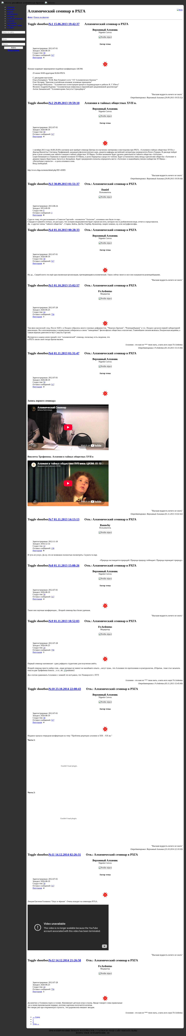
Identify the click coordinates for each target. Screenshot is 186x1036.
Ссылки (10, 21)
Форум (10, 12)
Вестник (10, 9)
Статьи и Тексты (15, 18)
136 (52, 548)
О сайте (10, 28)
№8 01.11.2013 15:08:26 (64, 565)
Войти (13, 48)
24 (44, 312)
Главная (10, 7)
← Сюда (36, 1017)
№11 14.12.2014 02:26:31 (65, 854)
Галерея (10, 16)
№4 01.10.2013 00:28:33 (64, 230)
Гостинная (11, 23)
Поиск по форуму (41, 17)
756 (52, 314)
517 (52, 55)
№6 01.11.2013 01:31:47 (64, 353)
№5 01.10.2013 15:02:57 (64, 285)
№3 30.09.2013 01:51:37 (64, 183)
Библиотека (12, 14)
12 (44, 546)
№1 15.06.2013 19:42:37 (64, 24)
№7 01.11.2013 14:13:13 (64, 519)
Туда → (36, 1024)
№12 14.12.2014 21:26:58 (65, 960)
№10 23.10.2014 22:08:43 (65, 688)
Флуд (30, 17)
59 (44, 53)
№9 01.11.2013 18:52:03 (64, 621)
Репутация (37, 57)
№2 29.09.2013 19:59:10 (64, 103)
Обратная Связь (14, 25)
